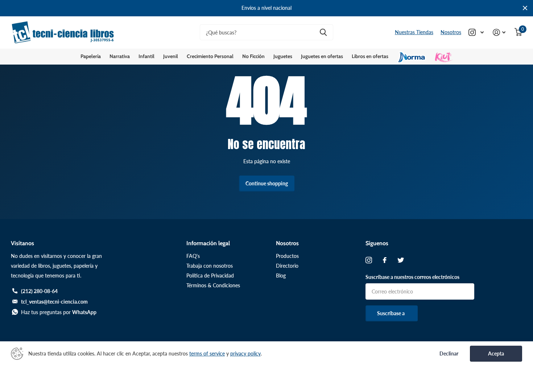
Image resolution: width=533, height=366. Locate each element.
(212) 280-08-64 (39, 291)
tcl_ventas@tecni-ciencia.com (54, 302)
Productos (287, 256)
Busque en (323, 32)
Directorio (287, 266)
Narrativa (120, 56)
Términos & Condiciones (213, 285)
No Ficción (253, 56)
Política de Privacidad (210, 275)
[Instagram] (368, 260)
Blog (281, 275)
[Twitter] (400, 260)
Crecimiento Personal (210, 56)
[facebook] (385, 260)
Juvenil (170, 56)
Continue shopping (266, 183)
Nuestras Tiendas (414, 32)
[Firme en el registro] (499, 32)
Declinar (448, 354)
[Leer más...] (476, 32)
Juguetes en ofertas (322, 56)
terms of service (207, 353)
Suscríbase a (391, 313)
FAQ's (193, 256)
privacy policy (245, 353)
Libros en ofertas (370, 56)
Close (525, 8)
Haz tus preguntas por (58, 312)
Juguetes (282, 56)
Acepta (496, 353)
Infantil (146, 56)
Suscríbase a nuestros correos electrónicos (412, 277)
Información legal (208, 243)
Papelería (90, 56)
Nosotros (451, 32)
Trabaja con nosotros (209, 266)
